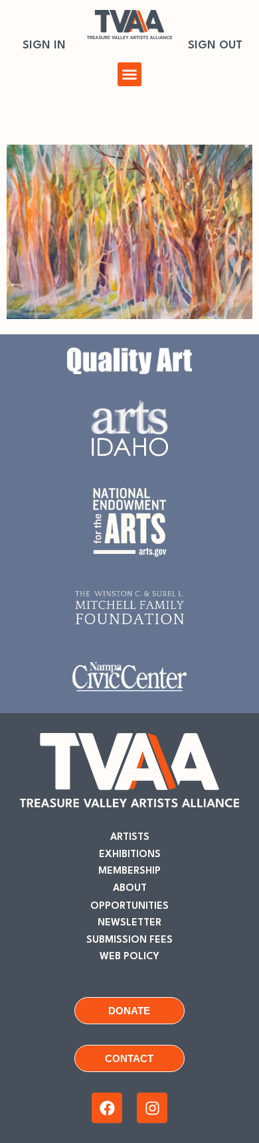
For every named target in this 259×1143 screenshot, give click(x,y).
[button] (129, 74)
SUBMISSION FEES (129, 940)
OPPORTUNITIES (129, 906)
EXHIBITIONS (130, 855)
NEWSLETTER (129, 923)
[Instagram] (152, 1108)
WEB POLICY (129, 957)
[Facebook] (107, 1108)
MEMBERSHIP (129, 871)
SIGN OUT (215, 45)
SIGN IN (44, 45)
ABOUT (130, 889)
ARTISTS (129, 837)
